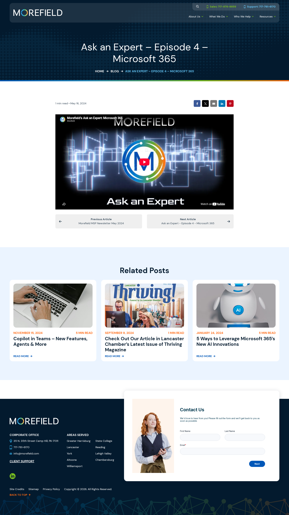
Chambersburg (104, 460)
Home (99, 71)
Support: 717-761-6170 (261, 6)
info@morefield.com (26, 453)
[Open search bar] (197, 7)
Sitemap (33, 489)
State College (103, 441)
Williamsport (74, 466)
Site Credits (17, 489)
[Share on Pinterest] (230, 103)
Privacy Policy (51, 489)
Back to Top (18, 495)
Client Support (22, 461)
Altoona (72, 460)
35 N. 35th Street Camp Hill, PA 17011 (36, 441)
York (69, 453)
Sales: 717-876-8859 (223, 6)
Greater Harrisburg (78, 441)
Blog (115, 71)
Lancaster (73, 447)
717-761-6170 (21, 447)
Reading (100, 447)
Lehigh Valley (103, 453)
